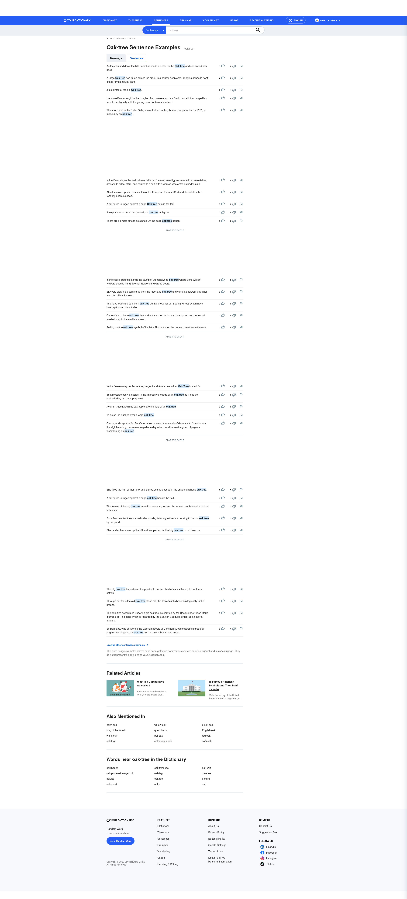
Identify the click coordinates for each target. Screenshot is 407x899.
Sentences (152, 30)
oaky (157, 784)
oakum (206, 778)
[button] (296, 20)
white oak (112, 735)
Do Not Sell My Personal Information (220, 859)
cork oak (207, 741)
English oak (208, 730)
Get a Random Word (120, 840)
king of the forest (116, 730)
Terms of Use (215, 851)
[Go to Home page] (77, 20)
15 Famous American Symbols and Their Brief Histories (223, 685)
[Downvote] (234, 66)
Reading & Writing (167, 864)
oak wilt (206, 768)
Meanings (116, 58)
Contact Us (265, 826)
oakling (111, 741)
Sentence (119, 38)
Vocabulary (163, 851)
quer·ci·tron (160, 730)
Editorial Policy (216, 838)
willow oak (160, 725)
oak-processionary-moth (120, 773)
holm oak (112, 725)
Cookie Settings (217, 845)
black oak (207, 725)
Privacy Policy (216, 832)
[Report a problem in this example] (241, 66)
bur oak (158, 735)
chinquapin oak (163, 741)
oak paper (112, 768)
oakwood (112, 784)
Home (109, 38)
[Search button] (259, 30)
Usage (161, 857)
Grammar (162, 845)
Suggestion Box (268, 832)
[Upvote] (223, 66)
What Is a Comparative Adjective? (150, 683)
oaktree (158, 778)
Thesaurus (163, 832)
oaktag (110, 778)
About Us (213, 826)
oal (204, 784)
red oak (206, 735)
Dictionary (163, 826)
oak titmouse (161, 768)
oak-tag (158, 773)
